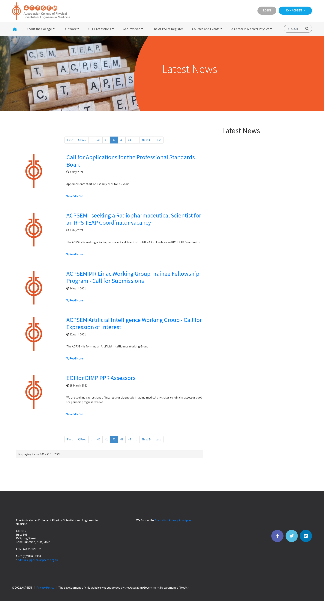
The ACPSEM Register (167, 29)
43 (121, 140)
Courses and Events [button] (206, 29)
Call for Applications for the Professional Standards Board (130, 160)
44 (129, 140)
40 (98, 140)
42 (115, 140)
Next (145, 140)
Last (158, 140)
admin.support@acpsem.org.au (38, 560)
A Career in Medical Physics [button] (250, 29)
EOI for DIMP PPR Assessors (101, 378)
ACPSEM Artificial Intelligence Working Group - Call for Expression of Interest (134, 323)
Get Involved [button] (131, 29)
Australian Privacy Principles (173, 520)
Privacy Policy (45, 587)
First (70, 140)
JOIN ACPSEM (294, 10)
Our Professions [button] (99, 29)
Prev (83, 140)
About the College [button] (39, 29)
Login (267, 10)
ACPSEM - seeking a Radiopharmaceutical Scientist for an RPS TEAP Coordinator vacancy (133, 219)
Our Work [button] (70, 29)
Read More (76, 196)
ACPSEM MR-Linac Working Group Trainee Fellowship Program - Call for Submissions (132, 277)
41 (106, 140)
